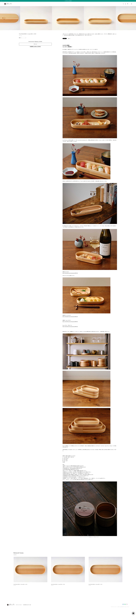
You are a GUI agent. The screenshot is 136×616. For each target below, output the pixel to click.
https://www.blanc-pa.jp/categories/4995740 (70, 326)
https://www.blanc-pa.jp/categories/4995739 (70, 316)
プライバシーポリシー (19, 604)
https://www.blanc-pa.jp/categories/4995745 (70, 321)
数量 (20, 37)
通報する (69, 38)
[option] (36, 18)
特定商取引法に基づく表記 (27, 604)
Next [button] (134, 18)
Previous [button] (1, 18)
